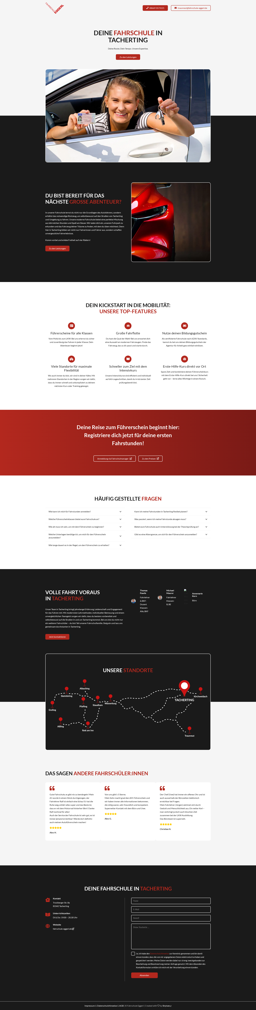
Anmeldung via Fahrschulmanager (113, 458)
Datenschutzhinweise (159, 953)
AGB (121, 1005)
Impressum (90, 1005)
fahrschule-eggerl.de (62, 928)
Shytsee (166, 1005)
